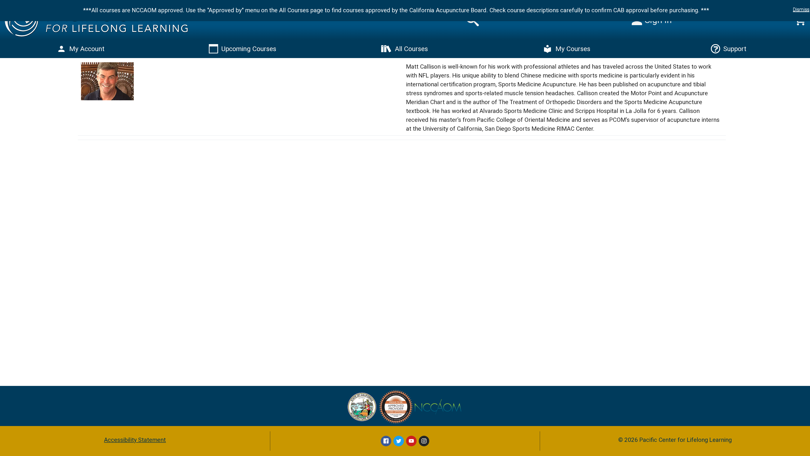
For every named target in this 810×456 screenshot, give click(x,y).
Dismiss (801, 9)
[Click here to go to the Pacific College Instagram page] (424, 441)
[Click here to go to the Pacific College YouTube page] (411, 441)
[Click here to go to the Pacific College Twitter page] (398, 441)
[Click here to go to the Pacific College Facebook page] (386, 441)
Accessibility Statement (135, 439)
